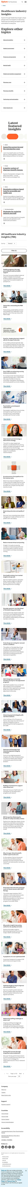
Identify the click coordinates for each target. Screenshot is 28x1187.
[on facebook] (6, 1147)
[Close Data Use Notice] (26, 1171)
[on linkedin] (2, 1147)
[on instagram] (13, 1147)
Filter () (14, 250)
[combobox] (11, 243)
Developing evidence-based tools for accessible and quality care (13, 191)
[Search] (22, 2)
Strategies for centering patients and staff (12, 212)
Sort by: (3, 243)
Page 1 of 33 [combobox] (14, 1073)
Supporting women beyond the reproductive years (13, 148)
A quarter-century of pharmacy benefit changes (13, 169)
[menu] (25, 2)
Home (4, 5)
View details (7, 286)
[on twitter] (9, 1147)
